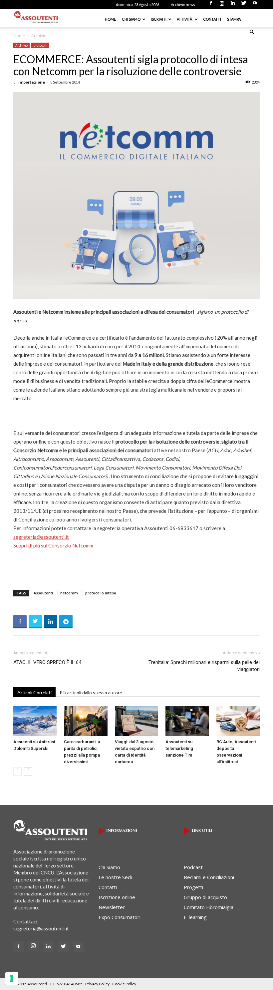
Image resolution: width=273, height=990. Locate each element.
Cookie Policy (124, 983)
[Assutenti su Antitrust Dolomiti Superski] (35, 721)
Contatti (212, 19)
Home (110, 19)
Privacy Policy (97, 983)
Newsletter (112, 907)
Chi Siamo (131, 19)
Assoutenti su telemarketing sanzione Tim (179, 748)
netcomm (69, 592)
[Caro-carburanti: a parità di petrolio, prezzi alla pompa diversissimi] (85, 721)
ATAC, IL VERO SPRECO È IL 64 (47, 662)
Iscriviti (158, 19)
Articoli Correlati (34, 692)
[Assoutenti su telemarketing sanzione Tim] (187, 721)
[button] (252, 32)
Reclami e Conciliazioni (209, 877)
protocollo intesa (100, 592)
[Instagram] (222, 5)
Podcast (193, 867)
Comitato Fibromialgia (208, 907)
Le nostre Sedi (115, 877)
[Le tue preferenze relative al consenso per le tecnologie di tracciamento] (11, 978)
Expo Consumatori (119, 917)
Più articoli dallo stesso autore (91, 692)
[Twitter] (244, 5)
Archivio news (183, 4)
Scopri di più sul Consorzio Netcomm (53, 545)
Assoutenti (43, 592)
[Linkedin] (233, 5)
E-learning (195, 917)
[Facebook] (211, 5)
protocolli (40, 45)
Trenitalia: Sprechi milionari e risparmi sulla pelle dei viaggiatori (204, 665)
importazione (31, 82)
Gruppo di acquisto (205, 897)
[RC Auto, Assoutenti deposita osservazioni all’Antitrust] (238, 721)
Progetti (193, 887)
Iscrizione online (117, 897)
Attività (185, 19)
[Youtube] (255, 5)
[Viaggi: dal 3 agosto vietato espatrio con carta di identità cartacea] (136, 721)
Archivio (21, 45)
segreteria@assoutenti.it (41, 537)
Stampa (234, 19)
